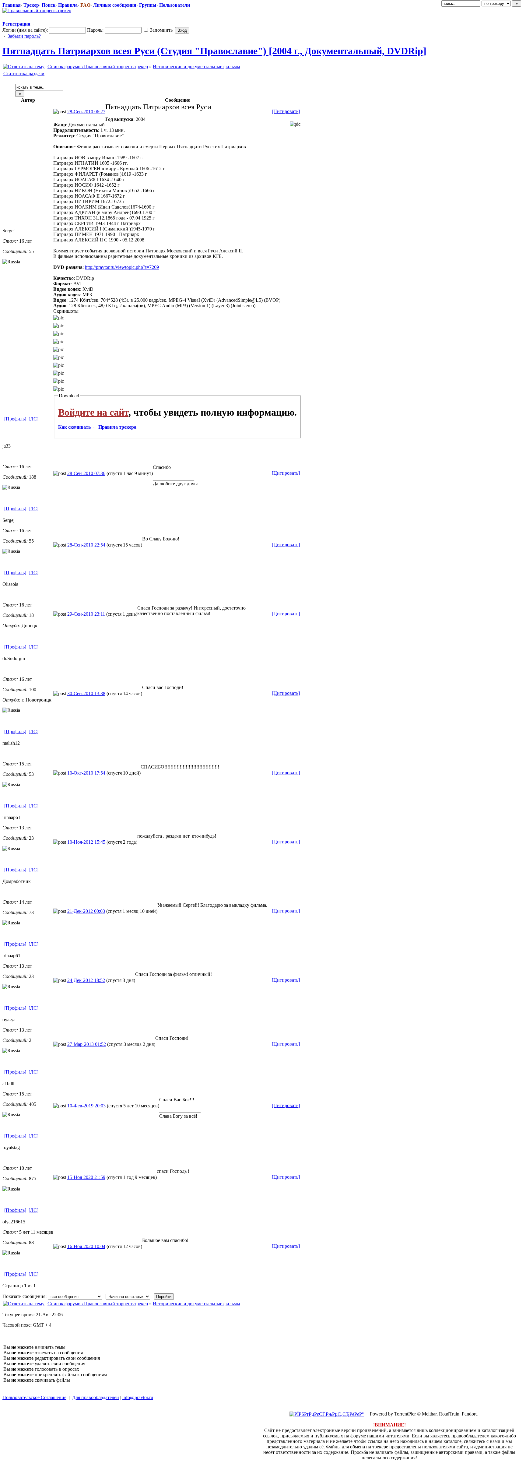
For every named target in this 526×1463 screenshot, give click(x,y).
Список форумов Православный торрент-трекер (97, 66)
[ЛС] (33, 418)
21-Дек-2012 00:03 (86, 911)
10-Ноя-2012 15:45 (86, 842)
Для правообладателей (95, 1397)
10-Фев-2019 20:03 (86, 1105)
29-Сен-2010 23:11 (86, 614)
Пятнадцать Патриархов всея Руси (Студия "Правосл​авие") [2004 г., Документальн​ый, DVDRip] (214, 50)
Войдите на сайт (93, 412)
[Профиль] (15, 418)
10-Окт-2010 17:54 (86, 772)
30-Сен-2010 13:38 (86, 693)
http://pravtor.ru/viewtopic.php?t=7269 (122, 267)
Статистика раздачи (23, 73)
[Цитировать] (286, 111)
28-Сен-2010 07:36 (86, 473)
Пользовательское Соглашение (34, 1397)
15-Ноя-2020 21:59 (86, 1177)
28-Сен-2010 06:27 (86, 111)
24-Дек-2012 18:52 (86, 980)
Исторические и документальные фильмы (196, 66)
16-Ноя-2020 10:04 (86, 1246)
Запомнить (161, 30)
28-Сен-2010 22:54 (86, 544)
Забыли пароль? (24, 36)
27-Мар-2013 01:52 (86, 1044)
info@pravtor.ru (137, 1397)
